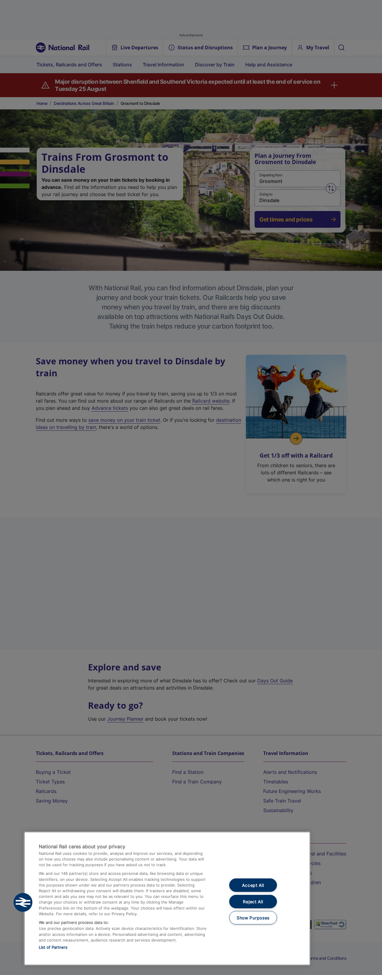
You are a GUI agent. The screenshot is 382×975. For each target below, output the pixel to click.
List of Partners (53, 947)
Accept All (253, 885)
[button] (23, 902)
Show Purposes (253, 917)
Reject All (253, 901)
